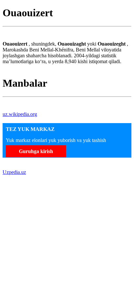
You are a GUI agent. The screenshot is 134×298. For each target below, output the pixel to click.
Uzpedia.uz (14, 172)
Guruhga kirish (36, 151)
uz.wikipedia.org (20, 114)
